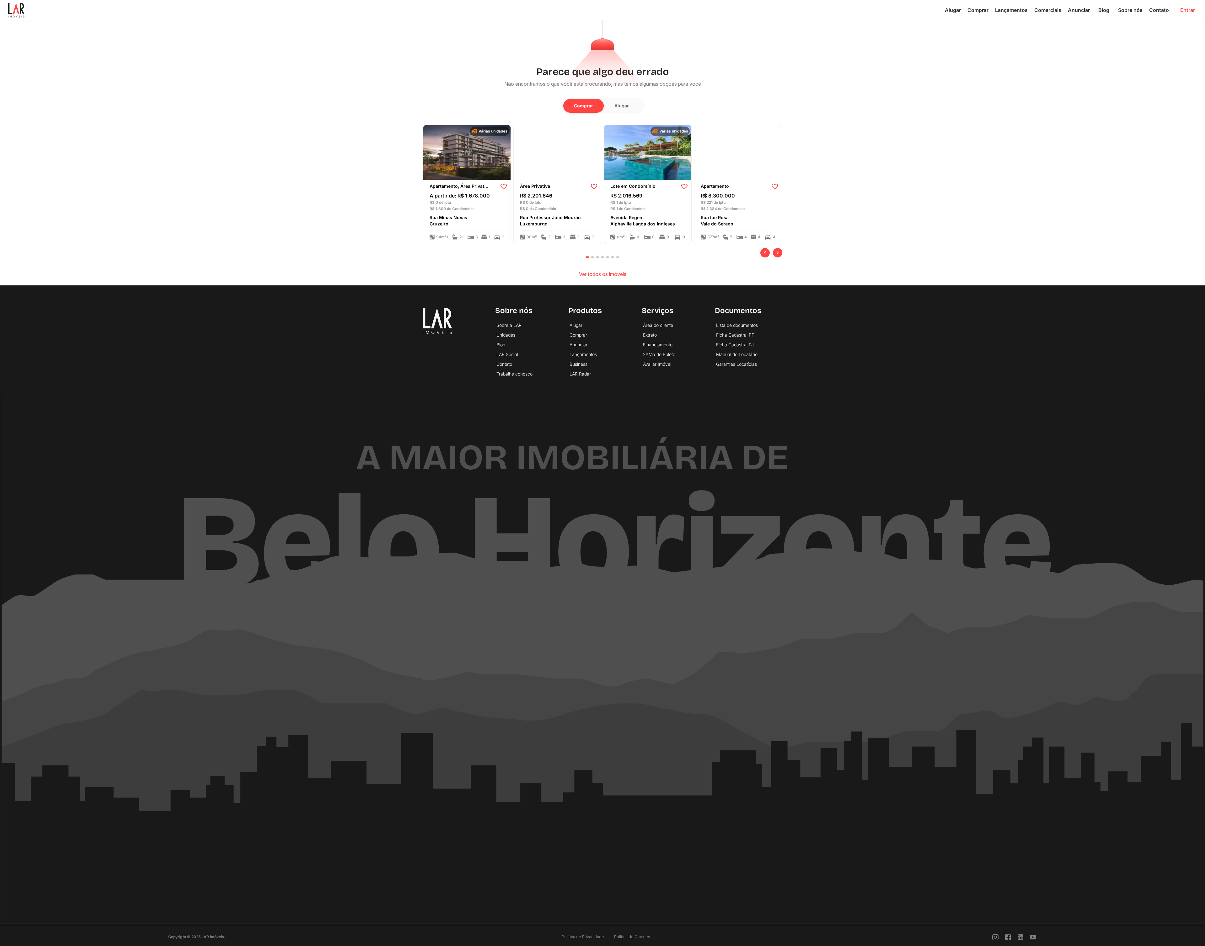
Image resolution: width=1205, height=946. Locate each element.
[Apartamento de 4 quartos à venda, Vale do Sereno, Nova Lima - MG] (738, 152)
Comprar (977, 10)
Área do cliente (658, 325)
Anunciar (1079, 10)
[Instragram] (995, 936)
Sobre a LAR (509, 325)
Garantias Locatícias (736, 364)
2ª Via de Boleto (659, 354)
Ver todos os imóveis (602, 274)
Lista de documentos (737, 325)
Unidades (505, 335)
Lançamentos (1011, 10)
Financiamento (657, 344)
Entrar (1187, 10)
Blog (1103, 10)
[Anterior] (765, 252)
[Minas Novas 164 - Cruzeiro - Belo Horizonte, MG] (467, 152)
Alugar (953, 10)
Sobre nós (1130, 10)
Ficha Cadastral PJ (735, 344)
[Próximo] (777, 252)
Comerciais (1047, 10)
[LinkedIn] (1020, 936)
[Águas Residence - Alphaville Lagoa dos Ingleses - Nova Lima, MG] (647, 152)
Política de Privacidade (583, 936)
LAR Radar (580, 373)
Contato (1159, 10)
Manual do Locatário (737, 354)
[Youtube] (1033, 936)
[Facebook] (1008, 936)
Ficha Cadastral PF (735, 335)
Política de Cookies (632, 936)
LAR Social (507, 354)
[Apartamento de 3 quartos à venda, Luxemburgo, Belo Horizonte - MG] (557, 152)
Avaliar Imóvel (657, 364)
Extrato (650, 335)
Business (578, 364)
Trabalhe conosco (514, 373)
